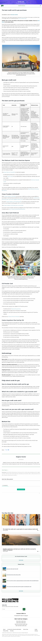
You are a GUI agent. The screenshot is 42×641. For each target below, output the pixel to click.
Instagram (26, 615)
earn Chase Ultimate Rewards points (17, 209)
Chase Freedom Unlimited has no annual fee (13, 205)
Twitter (21, 615)
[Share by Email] (8, 450)
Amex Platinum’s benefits (9, 172)
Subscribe (4, 605)
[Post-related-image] (21, 519)
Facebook (17, 615)
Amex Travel (10, 176)
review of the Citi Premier (13, 316)
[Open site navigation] (40, 5)
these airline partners (16, 308)
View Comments (21, 489)
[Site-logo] (2, 5)
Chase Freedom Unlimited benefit (13, 201)
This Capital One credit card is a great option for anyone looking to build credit (20, 529)
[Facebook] (5, 450)
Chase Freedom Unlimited (10, 196)
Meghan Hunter (14, 14)
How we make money (22, 18)
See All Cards (21, 560)
